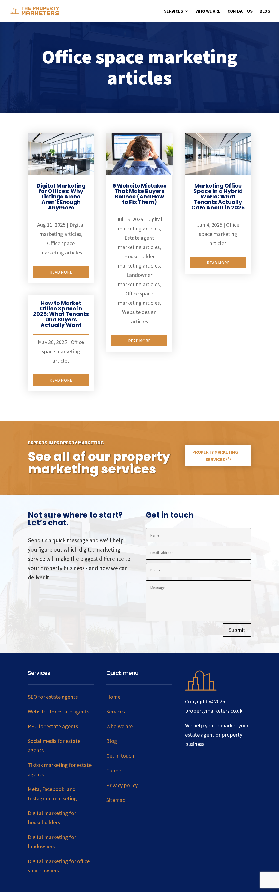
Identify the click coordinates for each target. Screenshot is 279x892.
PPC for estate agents (53, 726)
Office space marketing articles (63, 351)
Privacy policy (122, 785)
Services (173, 11)
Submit (237, 629)
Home (113, 696)
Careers (114, 770)
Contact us (240, 11)
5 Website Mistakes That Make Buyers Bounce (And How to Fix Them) (139, 194)
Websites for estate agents (58, 711)
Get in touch (120, 755)
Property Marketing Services (215, 455)
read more (61, 272)
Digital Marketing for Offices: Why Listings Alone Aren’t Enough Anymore (61, 196)
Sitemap (116, 799)
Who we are (208, 11)
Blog (265, 11)
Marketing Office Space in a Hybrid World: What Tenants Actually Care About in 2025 (218, 196)
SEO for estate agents (53, 696)
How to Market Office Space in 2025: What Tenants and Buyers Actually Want (61, 314)
